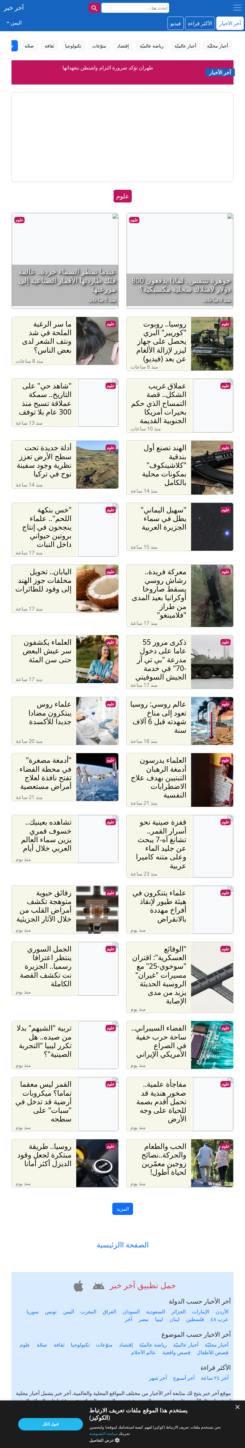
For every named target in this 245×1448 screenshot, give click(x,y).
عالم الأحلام (143, 1352)
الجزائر (178, 1311)
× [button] (237, 1407)
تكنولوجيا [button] (73, 46)
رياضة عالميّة (153, 1344)
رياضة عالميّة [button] (152, 46)
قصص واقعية (176, 1352)
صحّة (42, 1344)
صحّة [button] (29, 46)
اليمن (68, 1311)
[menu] (237, 8)
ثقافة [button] (49, 46)
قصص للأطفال (212, 1352)
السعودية (155, 1311)
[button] (97, 1285)
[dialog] (122, 1424)
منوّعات (104, 1344)
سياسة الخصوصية (103, 1433)
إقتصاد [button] (123, 46)
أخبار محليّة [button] (217, 46)
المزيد (122, 1208)
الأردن (222, 1311)
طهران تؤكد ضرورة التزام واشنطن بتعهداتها (108, 64)
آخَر (128, 1319)
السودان (131, 1311)
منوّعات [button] (99, 46)
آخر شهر (158, 1377)
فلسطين (195, 1319)
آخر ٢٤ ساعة (214, 1377)
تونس (50, 1311)
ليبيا (159, 1319)
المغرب (88, 1311)
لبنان (174, 1319)
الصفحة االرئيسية (123, 1244)
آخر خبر (14, 7)
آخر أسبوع (184, 1377)
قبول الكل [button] (50, 1424)
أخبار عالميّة (185, 1344)
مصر (143, 1319)
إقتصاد (126, 1344)
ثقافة (59, 1344)
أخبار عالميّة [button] (185, 46)
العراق (109, 1311)
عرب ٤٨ (219, 1319)
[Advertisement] (122, 137)
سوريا (32, 1311)
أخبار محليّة (216, 1344)
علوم (134, 220)
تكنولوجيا (80, 1344)
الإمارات (200, 1311)
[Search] (94, 8)
